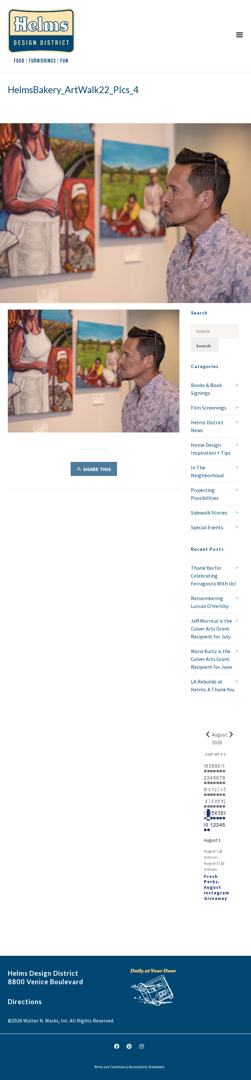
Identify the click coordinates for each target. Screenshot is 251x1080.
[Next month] (231, 734)
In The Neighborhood (207, 471)
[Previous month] (208, 734)
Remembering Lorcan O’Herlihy (209, 602)
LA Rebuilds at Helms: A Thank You (212, 685)
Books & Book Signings (206, 389)
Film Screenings (208, 407)
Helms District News (207, 426)
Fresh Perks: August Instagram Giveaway (216, 887)
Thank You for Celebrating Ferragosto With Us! (213, 576)
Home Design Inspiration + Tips (211, 449)
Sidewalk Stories (209, 512)
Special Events (207, 527)
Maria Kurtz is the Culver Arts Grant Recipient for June (211, 659)
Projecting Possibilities (205, 494)
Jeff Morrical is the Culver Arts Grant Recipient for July (211, 628)
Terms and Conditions (110, 1067)
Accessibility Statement (146, 1067)
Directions (25, 1001)
